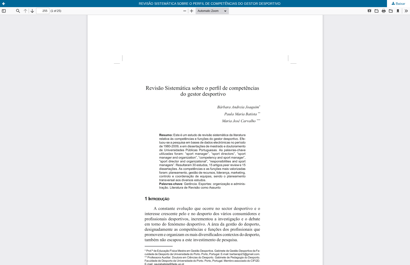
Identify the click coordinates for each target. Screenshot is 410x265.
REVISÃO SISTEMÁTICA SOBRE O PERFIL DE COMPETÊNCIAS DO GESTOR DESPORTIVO (209, 3)
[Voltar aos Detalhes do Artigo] (3, 3)
